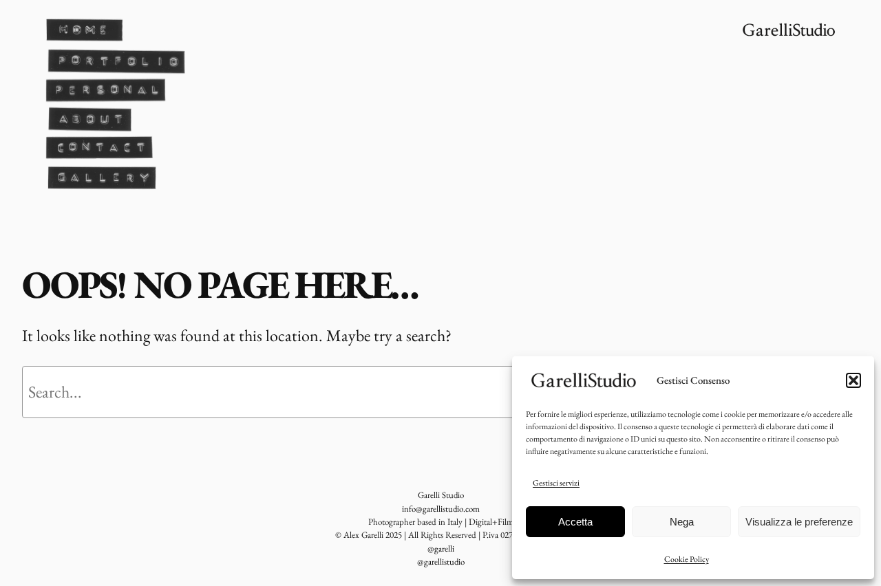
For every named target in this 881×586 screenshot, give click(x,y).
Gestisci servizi (556, 482)
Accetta (575, 522)
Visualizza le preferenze (799, 522)
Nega (682, 522)
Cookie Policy (686, 559)
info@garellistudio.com (441, 508)
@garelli (440, 548)
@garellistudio (441, 561)
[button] (853, 380)
